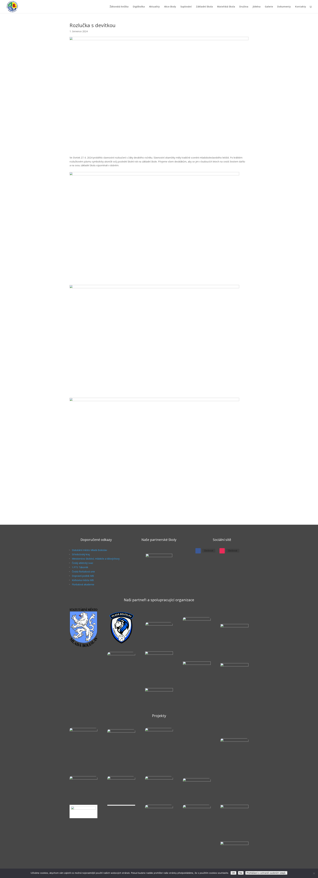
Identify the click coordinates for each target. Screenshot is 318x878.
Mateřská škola (226, 6)
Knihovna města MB (83, 580)
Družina (243, 6)
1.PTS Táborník (80, 567)
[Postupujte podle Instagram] (222, 550)
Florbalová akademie (83, 584)
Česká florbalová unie (83, 571)
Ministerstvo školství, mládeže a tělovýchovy (96, 558)
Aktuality (154, 6)
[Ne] (314, 873)
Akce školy (170, 6)
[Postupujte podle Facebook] (198, 550)
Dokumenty (284, 6)
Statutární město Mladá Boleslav (89, 550)
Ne (240, 873)
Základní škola (204, 6)
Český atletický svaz (82, 563)
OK (233, 873)
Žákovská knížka (119, 6)
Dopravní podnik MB (83, 575)
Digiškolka (139, 6)
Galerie (269, 6)
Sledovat (208, 550)
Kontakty (300, 6)
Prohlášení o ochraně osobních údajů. (266, 873)
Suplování (186, 6)
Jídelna (257, 6)
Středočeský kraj (81, 554)
